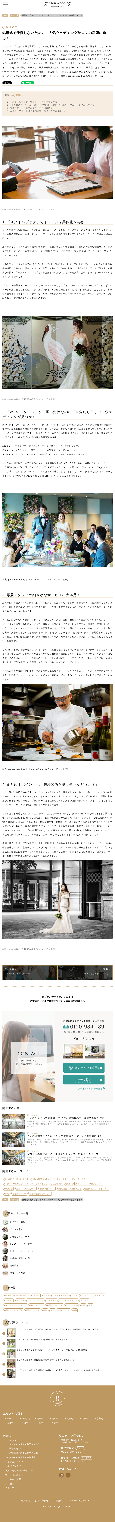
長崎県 (55, 1423)
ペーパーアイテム (35, 1300)
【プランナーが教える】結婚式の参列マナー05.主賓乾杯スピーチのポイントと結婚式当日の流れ (59, 1370)
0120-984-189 (71, 1451)
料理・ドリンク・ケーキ (22, 1251)
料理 (7, 1194)
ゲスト (75, 1295)
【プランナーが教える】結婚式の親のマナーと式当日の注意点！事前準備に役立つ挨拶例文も (58, 1329)
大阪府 (70, 1418)
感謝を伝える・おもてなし (97, 1189)
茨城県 (25, 1423)
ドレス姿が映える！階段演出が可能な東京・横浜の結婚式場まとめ (46, 1360)
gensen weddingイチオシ (17, 1179)
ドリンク (20, 1300)
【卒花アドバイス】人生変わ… (18, 974)
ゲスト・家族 (16, 1229)
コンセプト (10, 1440)
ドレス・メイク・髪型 (21, 1244)
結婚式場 (15, 15)
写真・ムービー (37, 1305)
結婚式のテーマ (19, 1194)
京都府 (100, 1418)
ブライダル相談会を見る (90, 1088)
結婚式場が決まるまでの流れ (23, 1453)
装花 (53, 1310)
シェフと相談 (57, 1184)
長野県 (40, 1418)
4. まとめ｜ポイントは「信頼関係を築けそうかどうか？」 (36, 110)
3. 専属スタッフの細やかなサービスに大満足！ (31, 108)
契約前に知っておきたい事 (70, 1189)
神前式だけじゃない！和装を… (96, 974)
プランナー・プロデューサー (90, 1184)
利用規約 (57, 1500)
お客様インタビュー (15, 1466)
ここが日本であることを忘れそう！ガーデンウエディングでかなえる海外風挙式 (52, 1350)
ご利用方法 (86, 1458)
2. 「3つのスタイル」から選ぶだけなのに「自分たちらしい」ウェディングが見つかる (50, 105)
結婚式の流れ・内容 (20, 1258)
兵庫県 (85, 1418)
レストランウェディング (16, 1305)
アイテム (36, 1295)
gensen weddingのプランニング (25, 1444)
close (18, 95)
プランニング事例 (14, 1462)
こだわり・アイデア (20, 1236)
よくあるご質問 (13, 1479)
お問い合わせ (41, 1500)
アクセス (9, 1484)
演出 (91, 1305)
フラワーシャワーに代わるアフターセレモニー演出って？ (42, 1340)
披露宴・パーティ (55, 1305)
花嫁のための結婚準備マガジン (21, 1470)
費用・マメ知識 (17, 1272)
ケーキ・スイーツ (60, 1295)
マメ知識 (9, 1189)
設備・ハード (64, 1310)
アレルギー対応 (79, 1179)
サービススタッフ (40, 1184)
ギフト (46, 1295)
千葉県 (40, 1423)
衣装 (45, 1310)
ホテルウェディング (68, 1300)
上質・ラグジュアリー (26, 1189)
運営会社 (25, 1500)
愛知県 (55, 1418)
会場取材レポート (47, 1189)
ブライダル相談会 (14, 1475)
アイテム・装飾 (17, 1222)
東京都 (10, 1418)
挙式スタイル (72, 1305)
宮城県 (10, 1423)
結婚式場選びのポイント (40, 1194)
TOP (5, 15)
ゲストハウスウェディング (17, 1184)
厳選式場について (18, 1448)
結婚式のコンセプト (14, 1310)
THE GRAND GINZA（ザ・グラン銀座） (50, 1179)
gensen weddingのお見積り (23, 1457)
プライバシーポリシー (78, 1500)
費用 (75, 1310)
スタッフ (70, 1184)
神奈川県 (26, 1418)
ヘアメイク (51, 1300)
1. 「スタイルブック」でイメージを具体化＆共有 (32, 102)
